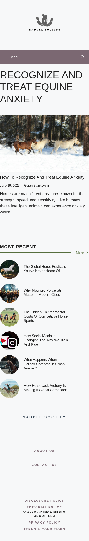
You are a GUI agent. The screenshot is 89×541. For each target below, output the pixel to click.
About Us (44, 451)
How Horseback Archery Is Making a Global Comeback (45, 388)
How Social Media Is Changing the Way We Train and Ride (46, 340)
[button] (82, 57)
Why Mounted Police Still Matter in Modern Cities (43, 292)
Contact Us (44, 465)
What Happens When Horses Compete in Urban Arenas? (44, 364)
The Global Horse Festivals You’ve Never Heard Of (45, 268)
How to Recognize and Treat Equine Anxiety (42, 177)
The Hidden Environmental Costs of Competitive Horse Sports (46, 316)
